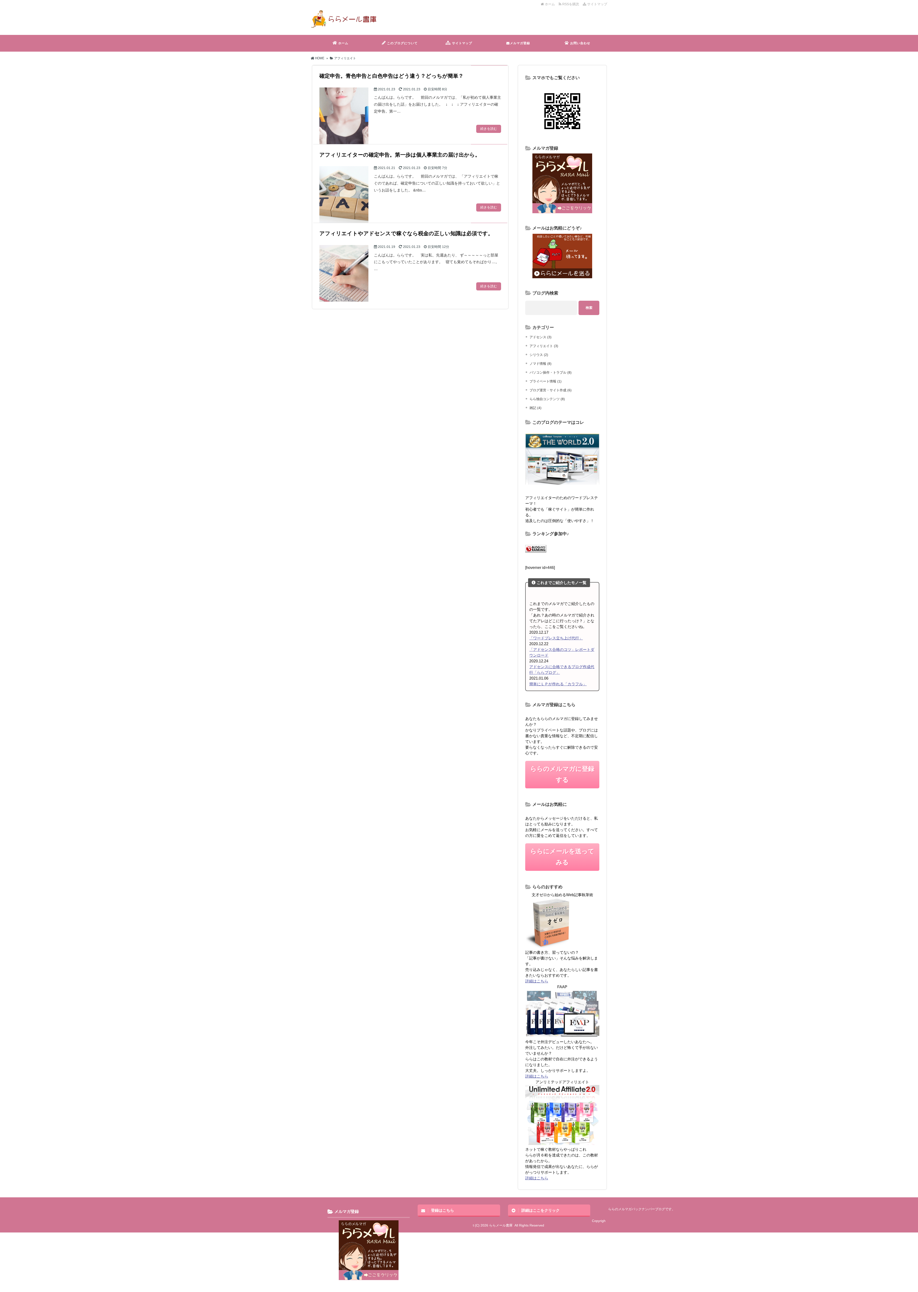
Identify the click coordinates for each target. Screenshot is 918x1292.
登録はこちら (442, 1210)
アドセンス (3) (541, 337)
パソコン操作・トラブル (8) (551, 372)
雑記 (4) (535, 408)
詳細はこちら (536, 981)
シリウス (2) (539, 355)
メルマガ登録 (520, 43)
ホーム (549, 4)
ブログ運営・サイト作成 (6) (551, 390)
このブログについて (402, 43)
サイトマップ (596, 4)
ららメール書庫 (501, 1225)
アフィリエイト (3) (544, 346)
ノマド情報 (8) (541, 363)
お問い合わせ (580, 43)
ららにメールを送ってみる (562, 857)
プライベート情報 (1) (546, 381)
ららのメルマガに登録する (562, 774)
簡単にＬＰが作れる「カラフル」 (558, 684)
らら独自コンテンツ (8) (547, 399)
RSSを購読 (571, 4)
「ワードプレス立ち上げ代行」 (556, 638)
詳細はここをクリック (540, 1210)
